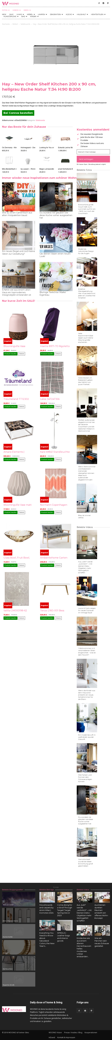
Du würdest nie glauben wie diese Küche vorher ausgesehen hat (56, 215)
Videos (16, 10)
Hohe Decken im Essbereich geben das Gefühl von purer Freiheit (85, 381)
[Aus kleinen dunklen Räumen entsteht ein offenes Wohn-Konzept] (102, 897)
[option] (9, 152)
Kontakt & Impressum (66, 1037)
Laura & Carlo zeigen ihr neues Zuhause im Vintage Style (87, 610)
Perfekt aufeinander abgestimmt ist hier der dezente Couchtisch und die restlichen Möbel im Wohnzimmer (86, 425)
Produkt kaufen (10, 354)
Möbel (30, 14)
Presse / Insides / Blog (73, 1032)
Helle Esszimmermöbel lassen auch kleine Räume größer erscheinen (85, 337)
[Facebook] (99, 3)
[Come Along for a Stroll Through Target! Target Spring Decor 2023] (65, 897)
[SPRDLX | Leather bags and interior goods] (65, 925)
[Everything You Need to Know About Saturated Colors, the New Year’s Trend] (47, 925)
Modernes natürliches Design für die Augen (86, 251)
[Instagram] (103, 3)
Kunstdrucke (10, 16)
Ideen (26, 10)
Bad (23, 16)
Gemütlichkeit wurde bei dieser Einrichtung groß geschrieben (85, 862)
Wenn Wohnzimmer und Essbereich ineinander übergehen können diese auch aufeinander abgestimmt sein (87, 473)
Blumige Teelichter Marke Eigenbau (53, 293)
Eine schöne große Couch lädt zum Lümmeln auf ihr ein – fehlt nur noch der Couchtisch (87, 208)
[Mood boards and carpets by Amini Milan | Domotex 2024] (47, 897)
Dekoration (55, 14)
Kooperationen (91, 1032)
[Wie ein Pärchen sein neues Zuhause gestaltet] (102, 930)
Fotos (4, 10)
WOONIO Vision (55, 1032)
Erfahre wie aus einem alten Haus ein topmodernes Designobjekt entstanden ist (16, 292)
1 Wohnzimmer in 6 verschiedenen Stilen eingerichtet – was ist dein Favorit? (87, 651)
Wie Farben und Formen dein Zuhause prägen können (85, 778)
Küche (69, 14)
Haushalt (81, 14)
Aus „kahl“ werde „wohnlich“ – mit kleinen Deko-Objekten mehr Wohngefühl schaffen (85, 567)
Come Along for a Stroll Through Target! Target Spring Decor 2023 (64, 910)
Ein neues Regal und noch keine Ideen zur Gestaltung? (18, 252)
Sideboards (25, 24)
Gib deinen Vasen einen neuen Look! (55, 255)
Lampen (41, 14)
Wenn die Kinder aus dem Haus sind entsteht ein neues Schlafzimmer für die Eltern (86, 694)
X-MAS (19, 14)
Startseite (6, 24)
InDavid (52, 1037)
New (4, 14)
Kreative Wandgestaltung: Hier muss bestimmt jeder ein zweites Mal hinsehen (86, 293)
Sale (11, 14)
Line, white (23, 169)
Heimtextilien (97, 14)
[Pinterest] (108, 3)
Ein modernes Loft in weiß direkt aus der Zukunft (87, 737)
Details (21, 354)
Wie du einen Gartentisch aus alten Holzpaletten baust (17, 214)
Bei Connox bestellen (18, 113)
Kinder (33, 16)
